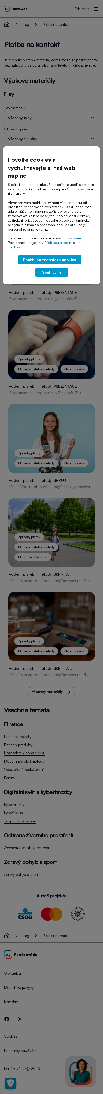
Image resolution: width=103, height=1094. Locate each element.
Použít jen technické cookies (49, 259)
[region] (52, 215)
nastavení (74, 238)
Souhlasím (51, 272)
